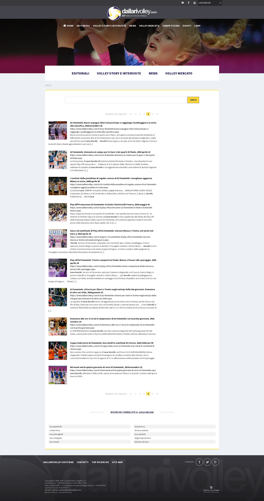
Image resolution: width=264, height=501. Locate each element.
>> (157, 114)
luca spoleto (140, 434)
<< (131, 114)
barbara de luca (142, 441)
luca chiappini (56, 438)
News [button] (132, 25)
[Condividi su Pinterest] (215, 462)
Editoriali (83, 25)
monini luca (140, 426)
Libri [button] (197, 25)
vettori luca (55, 430)
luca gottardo (56, 426)
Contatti (83, 462)
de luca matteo (141, 430)
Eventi (187, 25)
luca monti (54, 441)
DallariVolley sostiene (58, 462)
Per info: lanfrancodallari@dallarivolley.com (63, 490)
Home (70, 25)
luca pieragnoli (56, 434)
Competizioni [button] (171, 25)
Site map (117, 462)
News (153, 73)
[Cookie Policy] (65, 492)
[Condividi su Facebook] (199, 462)
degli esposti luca (143, 438)
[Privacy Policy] (51, 492)
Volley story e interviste (109, 25)
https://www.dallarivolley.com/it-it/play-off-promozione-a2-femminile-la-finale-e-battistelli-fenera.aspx (111, 207)
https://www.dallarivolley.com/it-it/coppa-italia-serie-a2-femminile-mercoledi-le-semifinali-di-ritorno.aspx (112, 346)
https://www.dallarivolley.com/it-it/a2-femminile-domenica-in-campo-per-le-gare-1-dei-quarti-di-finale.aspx (112, 155)
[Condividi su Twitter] (207, 462)
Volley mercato (149, 25)
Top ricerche (100, 462)
